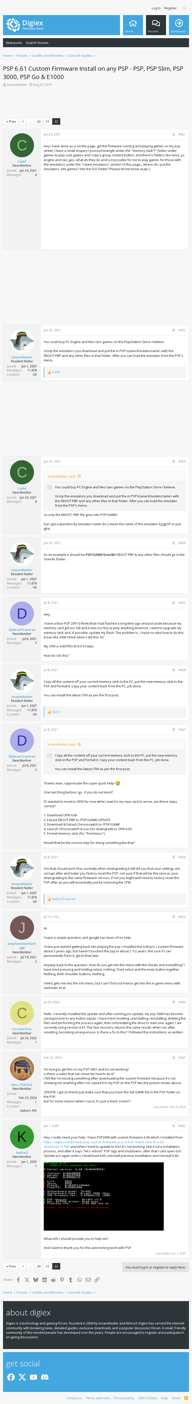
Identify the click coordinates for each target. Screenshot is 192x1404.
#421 (182, 134)
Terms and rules (98, 1398)
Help (164, 1398)
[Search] (184, 8)
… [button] (30, 121)
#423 (182, 461)
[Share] (173, 135)
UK (35, 374)
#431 (182, 1057)
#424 (182, 543)
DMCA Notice (148, 1398)
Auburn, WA (28, 1110)
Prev (12, 121)
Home (176, 1398)
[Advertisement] (96, 103)
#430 (182, 1002)
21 (47, 121)
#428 (182, 857)
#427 (182, 729)
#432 (182, 1126)
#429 (182, 917)
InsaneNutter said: (62, 476)
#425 (182, 602)
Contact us (74, 1398)
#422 (182, 330)
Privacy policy (124, 1398)
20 (38, 121)
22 (56, 121)
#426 (182, 670)
